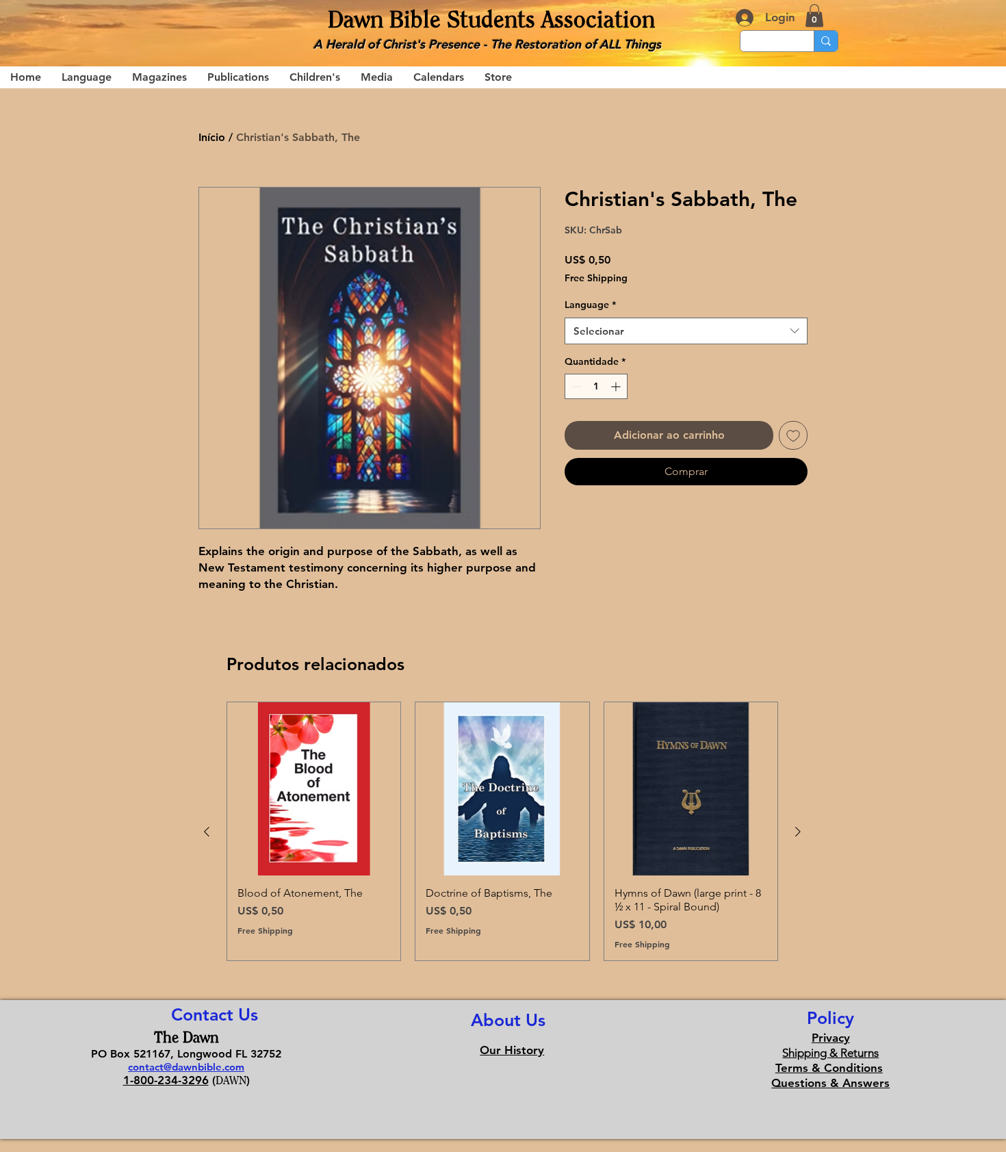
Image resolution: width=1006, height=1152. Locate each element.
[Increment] (616, 386)
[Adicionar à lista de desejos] (793, 435)
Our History (512, 1050)
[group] (502, 831)
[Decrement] (575, 386)
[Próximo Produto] (798, 831)
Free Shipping (596, 278)
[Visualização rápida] (313, 788)
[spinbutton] (596, 386)
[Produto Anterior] (206, 831)
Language (590, 304)
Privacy (831, 1038)
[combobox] (686, 331)
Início (211, 137)
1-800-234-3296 (166, 1080)
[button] (814, 15)
